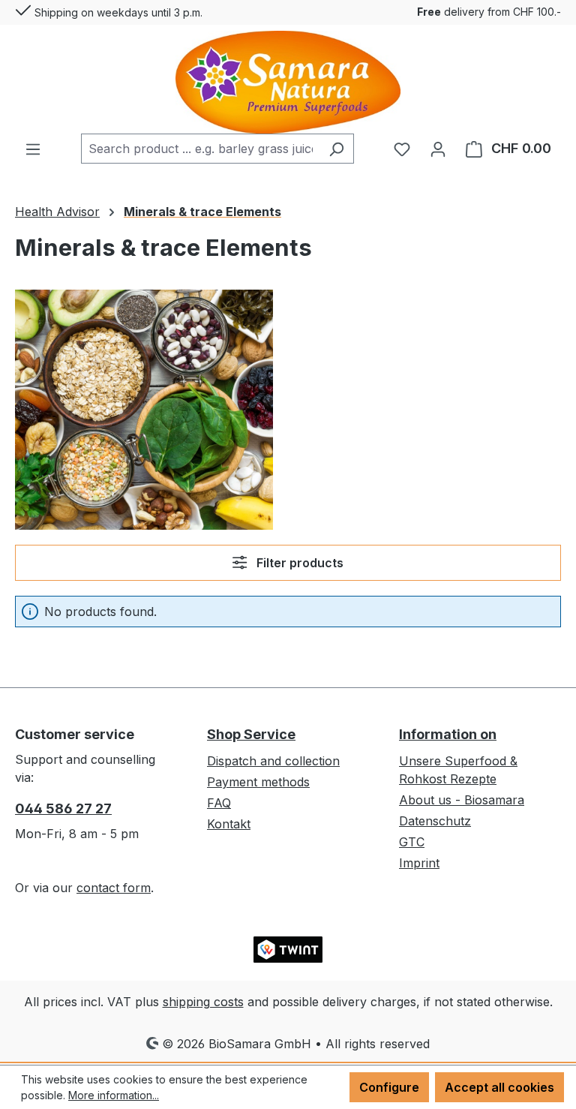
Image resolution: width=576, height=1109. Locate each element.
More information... (113, 1095)
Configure (389, 1087)
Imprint (419, 862)
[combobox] (200, 149)
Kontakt (228, 823)
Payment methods (258, 781)
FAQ (219, 802)
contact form (113, 887)
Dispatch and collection (273, 760)
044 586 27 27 (63, 808)
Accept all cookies (499, 1087)
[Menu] (33, 149)
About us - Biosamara (461, 799)
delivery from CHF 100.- (489, 11)
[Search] (336, 149)
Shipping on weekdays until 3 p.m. (117, 12)
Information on (447, 734)
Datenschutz (435, 820)
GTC (411, 841)
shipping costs (203, 1001)
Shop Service (251, 734)
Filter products (299, 562)
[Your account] (438, 149)
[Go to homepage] (288, 82)
